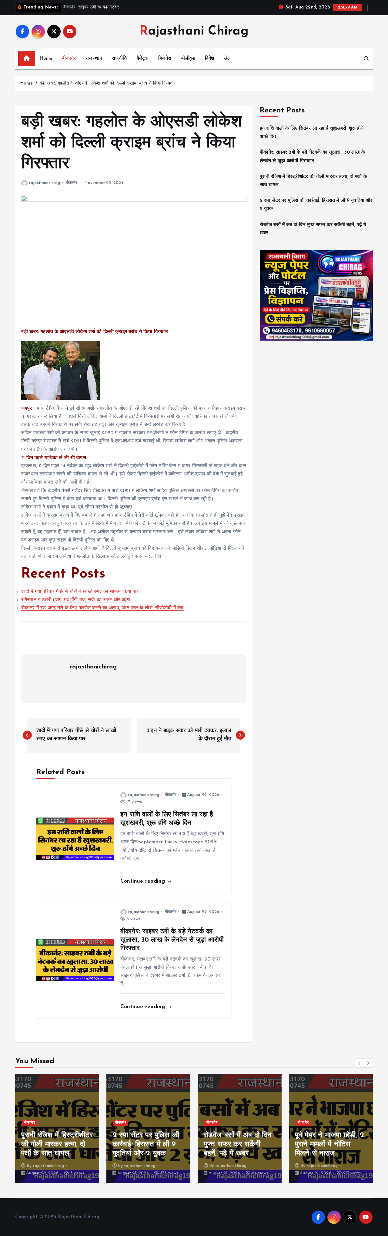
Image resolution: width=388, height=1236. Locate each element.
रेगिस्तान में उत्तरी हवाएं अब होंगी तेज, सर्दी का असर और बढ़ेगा (76, 600)
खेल (227, 58)
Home (46, 58)
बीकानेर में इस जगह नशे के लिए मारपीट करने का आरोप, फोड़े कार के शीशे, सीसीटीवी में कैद (102, 608)
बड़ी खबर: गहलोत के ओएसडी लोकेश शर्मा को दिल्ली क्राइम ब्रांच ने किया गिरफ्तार (108, 83)
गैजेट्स (142, 58)
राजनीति (119, 58)
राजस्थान (93, 58)
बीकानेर (69, 58)
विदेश (209, 58)
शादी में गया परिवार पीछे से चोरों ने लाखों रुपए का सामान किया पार (80, 591)
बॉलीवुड (188, 58)
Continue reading (143, 881)
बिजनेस (165, 58)
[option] (57, 1128)
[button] (359, 1063)
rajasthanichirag (44, 183)
